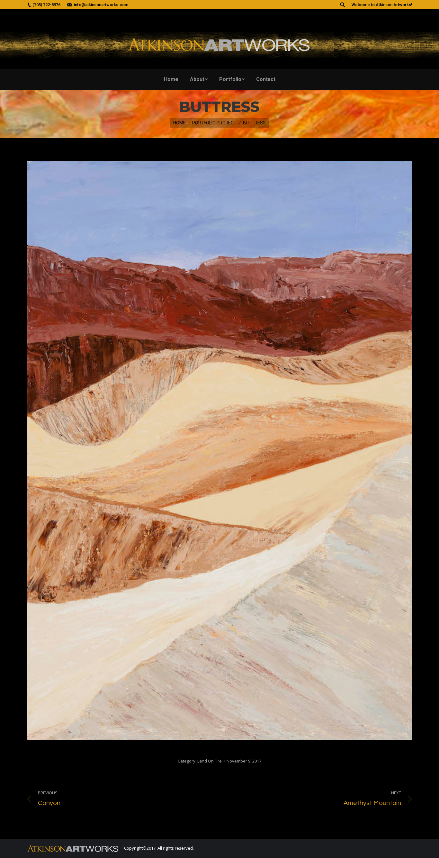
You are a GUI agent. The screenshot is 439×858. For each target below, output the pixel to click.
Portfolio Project (214, 122)
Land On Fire (209, 761)
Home (179, 122)
